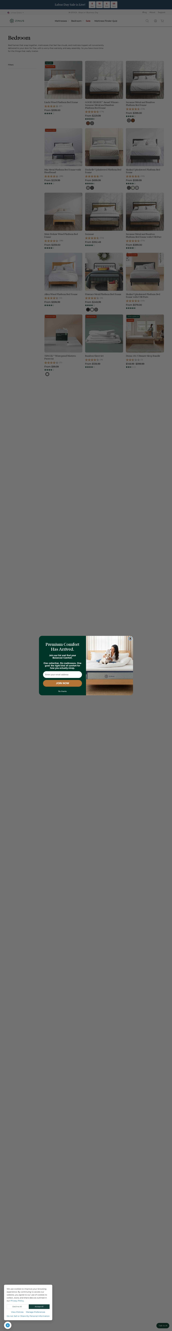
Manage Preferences (35, 1312)
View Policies (17, 1312)
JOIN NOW (62, 683)
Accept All (39, 1307)
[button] (7, 1325)
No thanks (62, 691)
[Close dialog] (130, 638)
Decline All (17, 1307)
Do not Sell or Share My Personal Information (28, 1316)
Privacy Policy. (17, 1301)
